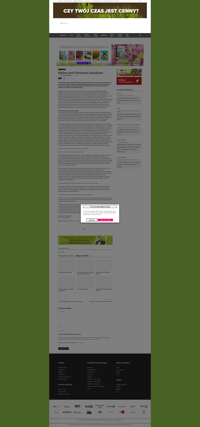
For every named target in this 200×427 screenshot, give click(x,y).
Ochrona (112, 35)
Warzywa (71, 35)
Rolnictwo (117, 1)
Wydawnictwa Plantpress (78, 1)
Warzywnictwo (88, 1)
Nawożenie (120, 35)
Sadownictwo (63, 35)
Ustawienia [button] (92, 220)
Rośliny (96, 35)
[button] (140, 35)
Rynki (127, 35)
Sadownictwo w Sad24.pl (108, 1)
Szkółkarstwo (104, 35)
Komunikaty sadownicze (97, 1)
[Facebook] (140, 1)
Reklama (60, 1)
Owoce (79, 35)
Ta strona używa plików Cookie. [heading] (100, 207)
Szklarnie (87, 35)
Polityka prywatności (67, 1)
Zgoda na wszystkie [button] (105, 220)
